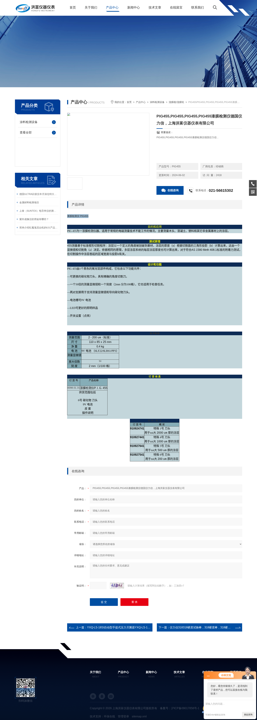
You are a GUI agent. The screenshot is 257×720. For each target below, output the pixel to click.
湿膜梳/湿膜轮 (176, 102)
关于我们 (91, 7)
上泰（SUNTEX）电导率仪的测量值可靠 (38, 210)
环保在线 (109, 716)
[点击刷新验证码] (117, 586)
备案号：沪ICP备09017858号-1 (179, 708)
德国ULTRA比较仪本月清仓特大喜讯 (38, 194)
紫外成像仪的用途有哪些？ (34, 219)
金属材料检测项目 (29, 202)
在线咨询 (173, 190)
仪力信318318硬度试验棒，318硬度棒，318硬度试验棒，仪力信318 (212, 627)
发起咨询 (248, 714)
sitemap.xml (139, 716)
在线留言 (176, 7)
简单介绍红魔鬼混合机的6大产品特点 (38, 227)
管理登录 (123, 716)
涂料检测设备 (29, 122)
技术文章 (155, 7)
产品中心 (112, 7)
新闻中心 (133, 7)
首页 (73, 7)
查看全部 (26, 132)
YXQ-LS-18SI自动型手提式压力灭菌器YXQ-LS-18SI (119, 627)
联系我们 (197, 7)
